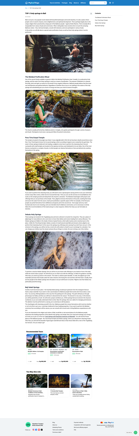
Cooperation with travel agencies (82, 425)
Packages (65, 3)
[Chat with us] (135, 432)
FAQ (75, 430)
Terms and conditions (58, 430)
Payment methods (78, 422)
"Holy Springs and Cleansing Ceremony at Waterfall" (60, 316)
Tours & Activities (55, 3)
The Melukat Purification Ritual (103, 17)
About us (76, 3)
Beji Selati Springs (99, 25)
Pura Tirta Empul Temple (101, 20)
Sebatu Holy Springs (100, 23)
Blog (70, 3)
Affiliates (83, 3)
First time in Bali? (56, 432)
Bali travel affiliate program (81, 427)
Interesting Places (57, 427)
